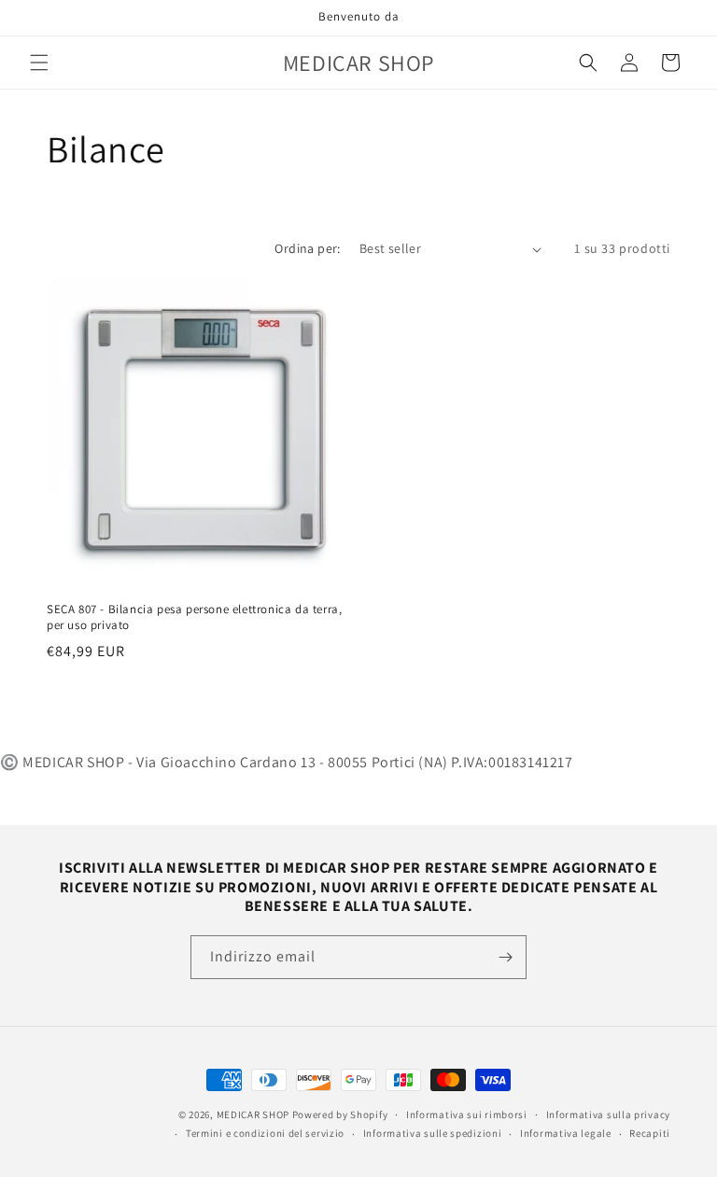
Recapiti (649, 1133)
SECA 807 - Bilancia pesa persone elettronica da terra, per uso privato (194, 617)
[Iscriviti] (505, 957)
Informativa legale (566, 1133)
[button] (39, 62)
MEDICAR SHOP (253, 1114)
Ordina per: (307, 248)
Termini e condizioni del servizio (265, 1133)
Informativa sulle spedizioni (432, 1133)
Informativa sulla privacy (608, 1114)
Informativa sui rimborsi (466, 1114)
